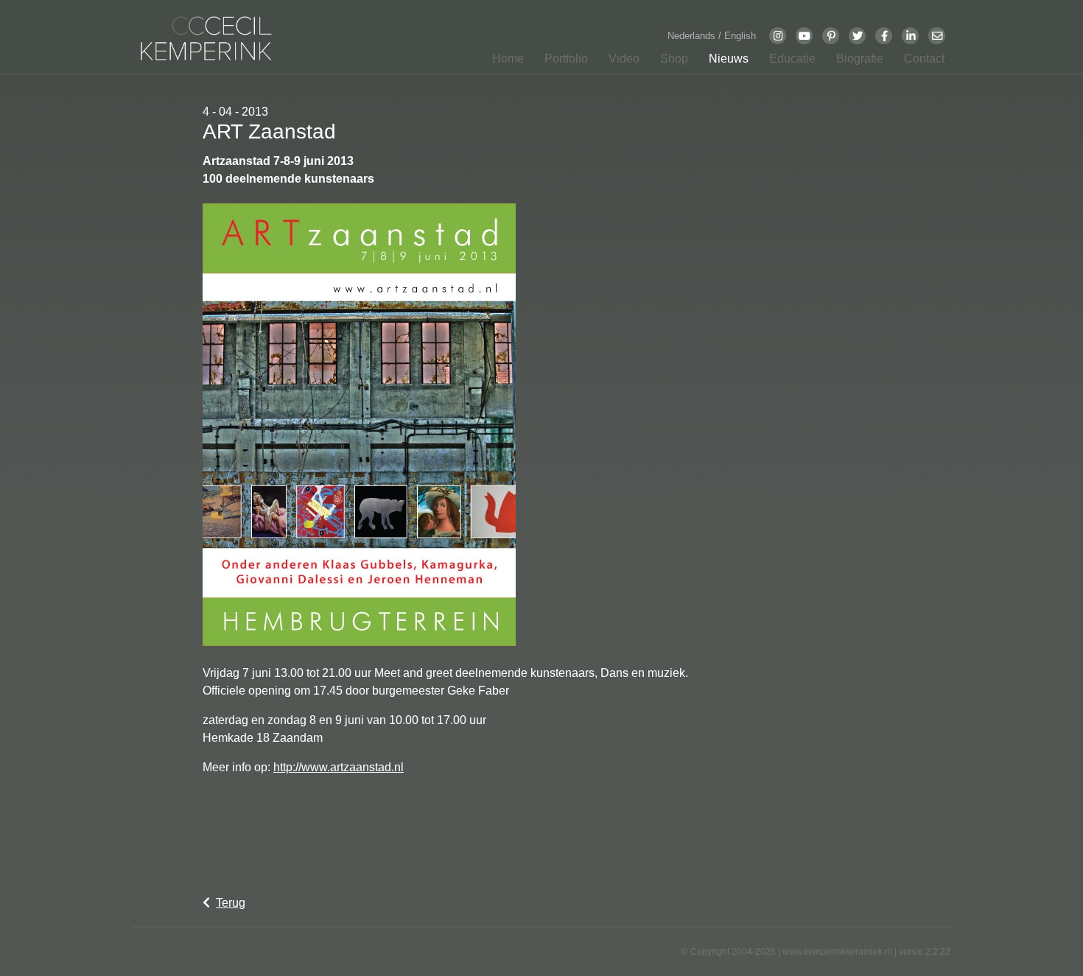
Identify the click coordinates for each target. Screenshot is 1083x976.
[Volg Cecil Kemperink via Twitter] (857, 35)
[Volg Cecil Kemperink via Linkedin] (910, 35)
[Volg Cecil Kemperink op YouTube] (804, 35)
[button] (562, 62)
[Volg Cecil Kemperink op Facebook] (884, 35)
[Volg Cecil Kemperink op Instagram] (778, 35)
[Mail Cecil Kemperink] (937, 35)
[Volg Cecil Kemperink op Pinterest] (831, 35)
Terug (230, 902)
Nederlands (692, 35)
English (740, 35)
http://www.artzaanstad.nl (338, 767)
